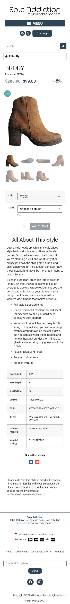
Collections (22, 551)
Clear (19, 215)
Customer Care (40, 551)
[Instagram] (28, 33)
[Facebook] (22, 33)
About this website (35, 601)
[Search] (63, 46)
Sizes (11, 208)
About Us (59, 551)
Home (9, 551)
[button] (35, 23)
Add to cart (40, 226)
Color (11, 195)
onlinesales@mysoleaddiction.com (26, 494)
